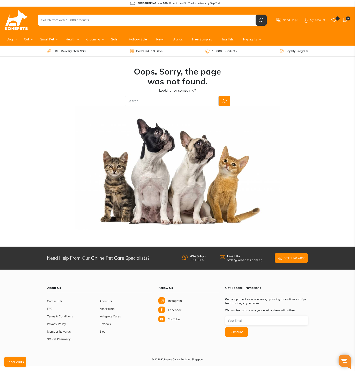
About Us (106, 301)
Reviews (105, 324)
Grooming (93, 39)
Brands (178, 39)
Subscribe (236, 332)
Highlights (250, 39)
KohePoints (107, 308)
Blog (103, 331)
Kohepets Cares (110, 316)
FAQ (50, 308)
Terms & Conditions (60, 316)
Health (70, 39)
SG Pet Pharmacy (59, 339)
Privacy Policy (56, 324)
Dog (10, 39)
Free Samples (202, 39)
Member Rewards (59, 331)
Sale (114, 39)
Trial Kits (227, 39)
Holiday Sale (138, 39)
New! (160, 39)
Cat (26, 39)
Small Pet (47, 39)
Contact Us (54, 301)
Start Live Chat (294, 258)
